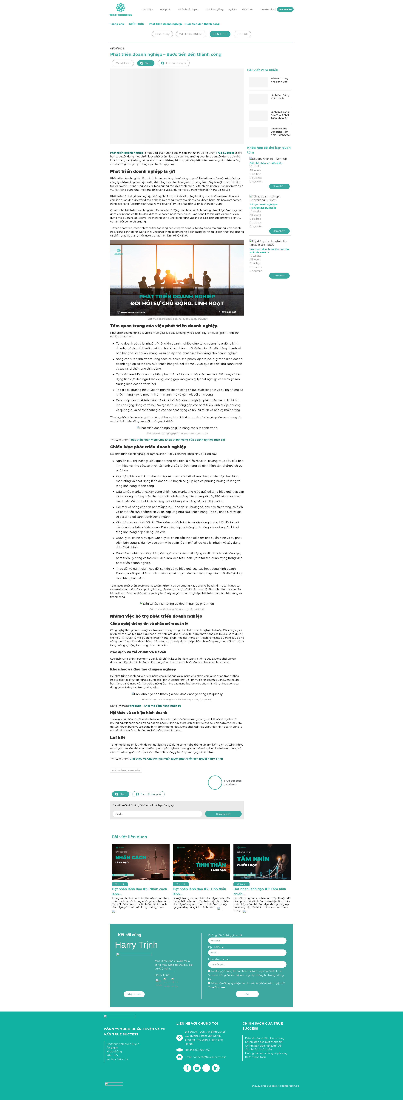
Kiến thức (247, 9)
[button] (134, 994)
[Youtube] (197, 1068)
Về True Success (117, 1059)
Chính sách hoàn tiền (258, 1049)
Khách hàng (114, 1051)
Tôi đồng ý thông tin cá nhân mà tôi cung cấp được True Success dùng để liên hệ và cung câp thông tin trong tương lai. (246, 975)
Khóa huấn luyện (188, 9)
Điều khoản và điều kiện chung (265, 1038)
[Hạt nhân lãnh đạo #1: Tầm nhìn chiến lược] (262, 862)
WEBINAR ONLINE (191, 34)
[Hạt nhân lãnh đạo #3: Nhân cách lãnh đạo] (141, 862)
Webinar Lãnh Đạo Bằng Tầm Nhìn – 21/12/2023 (281, 131)
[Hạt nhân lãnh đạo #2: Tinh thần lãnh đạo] (201, 862)
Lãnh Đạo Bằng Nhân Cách (280, 97)
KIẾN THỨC (136, 24)
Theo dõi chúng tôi (176, 63)
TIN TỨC (242, 34)
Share (148, 63)
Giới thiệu (147, 9)
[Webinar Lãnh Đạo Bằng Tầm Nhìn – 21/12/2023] (258, 132)
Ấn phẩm (112, 1047)
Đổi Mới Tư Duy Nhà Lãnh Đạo (279, 80)
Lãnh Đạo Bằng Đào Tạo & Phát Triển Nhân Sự (280, 115)
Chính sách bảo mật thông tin (264, 1041)
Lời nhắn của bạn (219, 959)
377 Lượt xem (123, 63)
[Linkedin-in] (216, 1068)
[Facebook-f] (187, 1068)
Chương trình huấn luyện (123, 1044)
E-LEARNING (285, 9)
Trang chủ (117, 24)
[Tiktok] (206, 1068)
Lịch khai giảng (214, 9)
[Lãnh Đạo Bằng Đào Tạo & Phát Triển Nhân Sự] (258, 116)
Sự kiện (232, 9)
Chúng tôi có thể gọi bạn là (225, 935)
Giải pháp (165, 9)
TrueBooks (267, 9)
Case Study (162, 34)
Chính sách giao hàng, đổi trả (263, 1045)
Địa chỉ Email (216, 947)
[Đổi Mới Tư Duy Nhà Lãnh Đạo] (258, 82)
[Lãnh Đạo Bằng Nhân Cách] (258, 99)
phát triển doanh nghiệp (126, 770)
